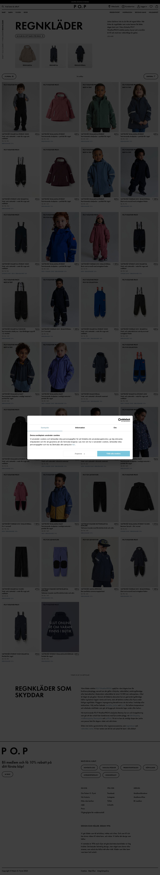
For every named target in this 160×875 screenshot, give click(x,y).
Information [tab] (80, 428)
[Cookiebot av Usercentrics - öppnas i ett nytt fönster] (120, 420)
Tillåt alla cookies (113, 454)
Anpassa (78, 454)
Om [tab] (115, 428)
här (73, 445)
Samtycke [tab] (45, 428)
